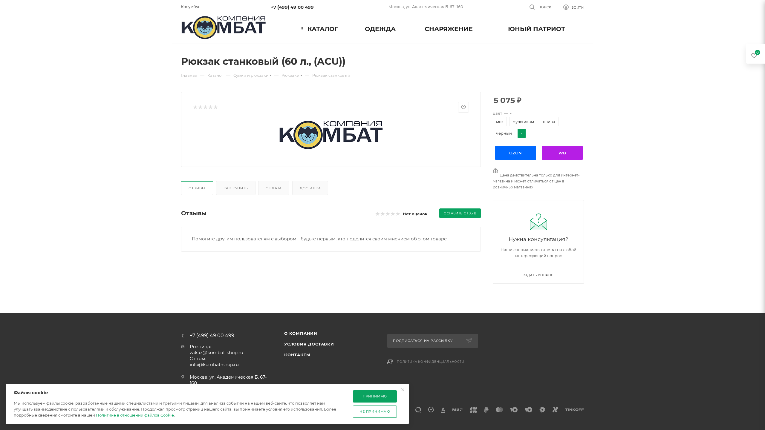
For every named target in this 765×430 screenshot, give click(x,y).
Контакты (297, 354)
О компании (300, 333)
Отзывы (197, 188)
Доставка (310, 188)
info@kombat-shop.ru (214, 364)
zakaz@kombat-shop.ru (216, 352)
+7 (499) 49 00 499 (292, 7)
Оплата (274, 188)
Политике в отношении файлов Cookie (135, 415)
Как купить (236, 188)
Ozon (515, 152)
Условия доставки (309, 344)
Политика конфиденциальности (430, 362)
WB (562, 152)
